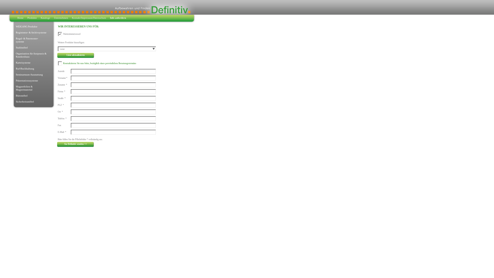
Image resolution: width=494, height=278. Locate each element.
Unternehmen (61, 17)
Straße (62, 98)
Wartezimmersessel (71, 34)
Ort (60, 111)
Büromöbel (22, 95)
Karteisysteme (23, 62)
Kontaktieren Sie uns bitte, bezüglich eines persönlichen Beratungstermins (99, 63)
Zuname (62, 84)
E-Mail (62, 132)
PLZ (61, 105)
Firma (61, 91)
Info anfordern (118, 17)
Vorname (62, 78)
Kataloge (45, 17)
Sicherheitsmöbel (25, 101)
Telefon (62, 118)
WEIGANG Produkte (26, 26)
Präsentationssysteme (27, 80)
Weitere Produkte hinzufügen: (71, 42)
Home (20, 17)
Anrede (61, 71)
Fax (59, 125)
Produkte (32, 17)
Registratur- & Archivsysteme (31, 32)
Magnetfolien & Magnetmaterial (24, 88)
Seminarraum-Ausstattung (29, 74)
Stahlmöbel (22, 47)
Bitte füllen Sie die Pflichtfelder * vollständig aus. (80, 139)
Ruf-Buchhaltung (25, 68)
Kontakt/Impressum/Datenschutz (89, 17)
